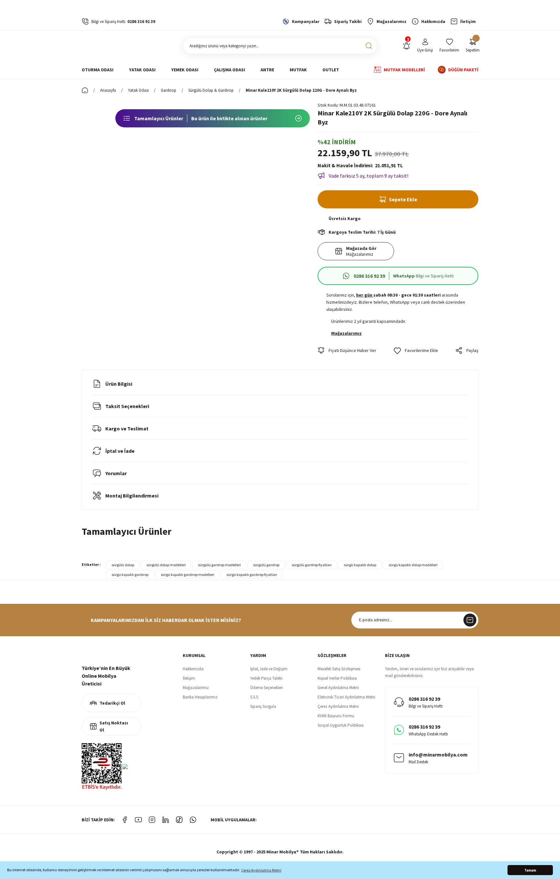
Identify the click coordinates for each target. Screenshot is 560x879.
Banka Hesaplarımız (200, 697)
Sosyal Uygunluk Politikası (341, 725)
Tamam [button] (530, 870)
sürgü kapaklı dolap (360, 564)
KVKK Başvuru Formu (336, 716)
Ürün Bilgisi (118, 384)
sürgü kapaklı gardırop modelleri (187, 574)
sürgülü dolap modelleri (166, 564)
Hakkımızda (193, 669)
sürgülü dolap (122, 564)
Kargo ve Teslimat (126, 428)
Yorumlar (116, 473)
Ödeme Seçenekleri (266, 687)
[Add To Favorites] (416, 350)
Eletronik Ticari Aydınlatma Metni (346, 697)
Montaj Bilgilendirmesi (131, 495)
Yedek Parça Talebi (266, 678)
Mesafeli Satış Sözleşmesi (339, 669)
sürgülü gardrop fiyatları (312, 564)
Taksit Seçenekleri (127, 406)
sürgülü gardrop (266, 564)
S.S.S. (254, 697)
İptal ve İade (119, 451)
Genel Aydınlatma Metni (338, 687)
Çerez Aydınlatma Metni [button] (261, 870)
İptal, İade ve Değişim (268, 669)
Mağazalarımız (196, 687)
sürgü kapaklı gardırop (129, 574)
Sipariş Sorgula (263, 706)
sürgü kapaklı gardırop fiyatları (252, 574)
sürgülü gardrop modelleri (219, 564)
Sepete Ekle (403, 199)
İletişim (189, 678)
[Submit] (469, 620)
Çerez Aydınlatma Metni (338, 706)
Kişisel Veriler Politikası (337, 678)
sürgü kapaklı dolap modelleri (413, 564)
